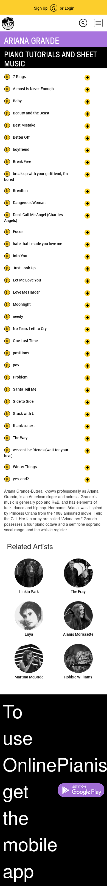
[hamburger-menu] (98, 23)
